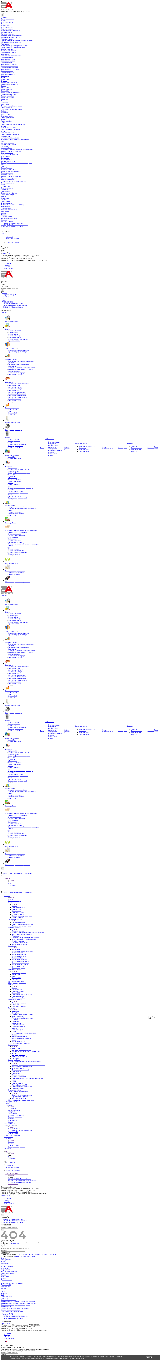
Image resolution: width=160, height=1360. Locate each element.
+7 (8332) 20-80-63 (14, 225)
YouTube (7, 267)
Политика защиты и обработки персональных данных (18, 1301)
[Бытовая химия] (7, 503)
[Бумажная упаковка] (7, 357)
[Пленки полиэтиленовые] (7, 420)
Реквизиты (4, 1298)
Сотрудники (5, 1268)
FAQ (2, 1295)
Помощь (3, 1288)
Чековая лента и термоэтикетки (22, 1095)
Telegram (7, 265)
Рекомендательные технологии (10, 1310)
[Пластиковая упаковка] (7, 406)
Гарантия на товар (6, 1296)
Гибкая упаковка (6, 1259)
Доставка (4, 1293)
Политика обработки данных (154, 1017)
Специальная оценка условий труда (12, 1311)
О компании (5, 1263)
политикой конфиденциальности (72, 1358)
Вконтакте (7, 263)
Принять (148, 1357)
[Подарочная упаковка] (7, 453)
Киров (10, 883)
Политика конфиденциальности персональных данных (18, 1303)
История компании (7, 1266)
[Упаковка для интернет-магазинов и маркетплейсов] (7, 529)
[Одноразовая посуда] (7, 347)
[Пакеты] (7, 327)
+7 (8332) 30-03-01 (7, 221)
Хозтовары (15, 1011)
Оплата (3, 1291)
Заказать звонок (13, 1184)
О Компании (12, 1108)
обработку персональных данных (24, 1256)
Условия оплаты (6, 1286)
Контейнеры (16, 949)
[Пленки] (7, 436)
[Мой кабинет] (1, 871)
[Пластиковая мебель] (7, 561)
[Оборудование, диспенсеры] (7, 428)
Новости (3, 1275)
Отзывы (3, 1278)
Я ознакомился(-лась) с (29, 1254)
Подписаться (5, 1252)
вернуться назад (6, 1243)
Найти (3, 1354)
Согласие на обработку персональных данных (15, 1305)
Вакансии (11, 1142)
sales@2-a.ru (6, 253)
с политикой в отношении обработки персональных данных (37, 1254)
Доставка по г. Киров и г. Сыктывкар (12, 1283)
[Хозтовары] (7, 464)
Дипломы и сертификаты (9, 1271)
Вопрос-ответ (5, 1276)
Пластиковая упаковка (19, 973)
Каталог (10, 899)
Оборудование (5, 1270)
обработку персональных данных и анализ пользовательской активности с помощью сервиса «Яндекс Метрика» (54, 1356)
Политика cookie (6, 1306)
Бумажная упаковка (18, 931)
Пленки (14, 988)
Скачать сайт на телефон (8, 1300)
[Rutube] (5, 1342)
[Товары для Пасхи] (7, 521)
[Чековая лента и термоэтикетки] (7, 569)
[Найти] (2, 15)
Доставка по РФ (6, 1285)
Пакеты (14, 906)
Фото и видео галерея (7, 1273)
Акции (3, 1261)
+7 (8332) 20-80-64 (12, 226)
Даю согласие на (19, 1256)
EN (4, 298)
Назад (12, 880)
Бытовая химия (16, 1048)
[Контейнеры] (7, 380)
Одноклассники (9, 268)
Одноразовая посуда (18, 922)
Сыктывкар (11, 885)
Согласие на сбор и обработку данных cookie (15, 1308)
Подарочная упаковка (19, 1003)
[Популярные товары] (7, 320)
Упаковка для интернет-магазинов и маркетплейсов (28, 1065)
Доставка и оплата (14, 1128)
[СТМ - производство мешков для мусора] (7, 580)
